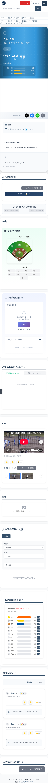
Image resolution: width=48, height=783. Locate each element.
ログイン (25, 3)
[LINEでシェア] (37, 115)
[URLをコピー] (43, 115)
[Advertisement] (24, 95)
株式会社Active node (26, 782)
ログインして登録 (28, 468)
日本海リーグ (25, 21)
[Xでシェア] (27, 115)
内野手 (23, 18)
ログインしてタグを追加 (15, 163)
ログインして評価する (33, 188)
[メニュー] (44, 3)
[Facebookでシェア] (32, 115)
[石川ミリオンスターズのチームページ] (26, 129)
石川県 (34, 21)
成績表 (6, 536)
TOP (3, 18)
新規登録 (36, 3)
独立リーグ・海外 (13, 18)
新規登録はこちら (24, 329)
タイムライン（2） (36, 373)
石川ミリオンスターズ (7, 23)
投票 (39, 617)
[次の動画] (41, 442)
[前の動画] (7, 442)
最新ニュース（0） (14, 373)
